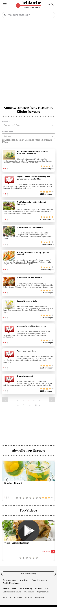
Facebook (7, 597)
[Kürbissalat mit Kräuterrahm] (9, 281)
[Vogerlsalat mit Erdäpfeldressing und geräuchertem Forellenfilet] (9, 180)
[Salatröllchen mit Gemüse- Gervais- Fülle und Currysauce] (9, 155)
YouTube (28, 597)
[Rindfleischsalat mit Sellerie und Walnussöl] (9, 205)
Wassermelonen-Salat (26, 351)
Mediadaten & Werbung (22, 589)
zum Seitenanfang (28, 574)
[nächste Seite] (52, 399)
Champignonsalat (25, 376)
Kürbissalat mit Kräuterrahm (29, 278)
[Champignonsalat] (9, 379)
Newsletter (24, 580)
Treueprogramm (9, 580)
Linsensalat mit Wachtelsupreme (31, 326)
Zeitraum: (6, 121)
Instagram (39, 597)
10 (29, 405)
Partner (38, 589)
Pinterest (18, 597)
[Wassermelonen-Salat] (9, 354)
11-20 (37, 405)
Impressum (29, 592)
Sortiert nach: (7, 132)
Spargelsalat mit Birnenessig (30, 227)
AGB (46, 589)
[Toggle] (51, 5)
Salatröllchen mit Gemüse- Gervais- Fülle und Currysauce (33, 152)
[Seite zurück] (5, 399)
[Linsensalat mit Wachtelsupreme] (9, 329)
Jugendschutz (43, 592)
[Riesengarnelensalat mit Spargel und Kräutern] (9, 256)
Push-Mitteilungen (39, 580)
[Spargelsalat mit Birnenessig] (9, 231)
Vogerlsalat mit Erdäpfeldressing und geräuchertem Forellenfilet (33, 178)
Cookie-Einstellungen (12, 583)
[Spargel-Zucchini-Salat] (9, 304)
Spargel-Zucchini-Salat (27, 301)
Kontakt (6, 589)
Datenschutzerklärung (12, 592)
